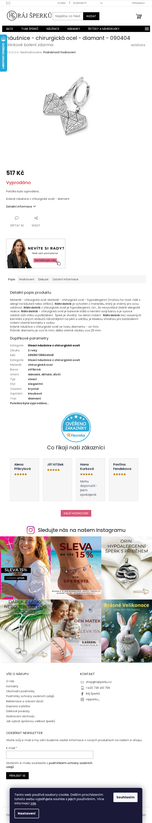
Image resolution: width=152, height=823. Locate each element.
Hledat (91, 16)
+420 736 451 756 (98, 688)
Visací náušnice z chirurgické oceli (54, 345)
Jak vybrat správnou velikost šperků (30, 721)
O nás (62, 3)
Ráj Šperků (93, 694)
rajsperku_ (93, 699)
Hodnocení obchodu (20, 716)
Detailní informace (19, 207)
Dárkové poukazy (18, 711)
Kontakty (79, 3)
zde (33, 803)
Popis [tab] (11, 279)
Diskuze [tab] (43, 279)
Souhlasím (125, 797)
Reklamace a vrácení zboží (24, 701)
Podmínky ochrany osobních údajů (30, 696)
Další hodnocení (76, 513)
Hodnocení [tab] (26, 279)
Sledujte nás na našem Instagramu (81, 530)
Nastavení (27, 813)
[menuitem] (9, 29)
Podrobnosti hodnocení (59, 52)
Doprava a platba (18, 706)
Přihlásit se (17, 776)
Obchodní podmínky (20, 691)
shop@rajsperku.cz (99, 682)
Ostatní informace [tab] (65, 279)
